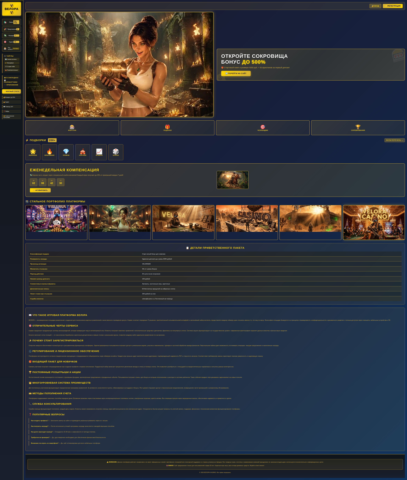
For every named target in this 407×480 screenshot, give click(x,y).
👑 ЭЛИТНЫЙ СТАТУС (11, 91)
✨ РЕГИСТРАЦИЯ (393, 6)
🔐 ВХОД (375, 6)
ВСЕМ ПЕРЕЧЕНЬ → (394, 140)
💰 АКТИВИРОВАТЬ (40, 190)
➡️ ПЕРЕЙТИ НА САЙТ (235, 73)
